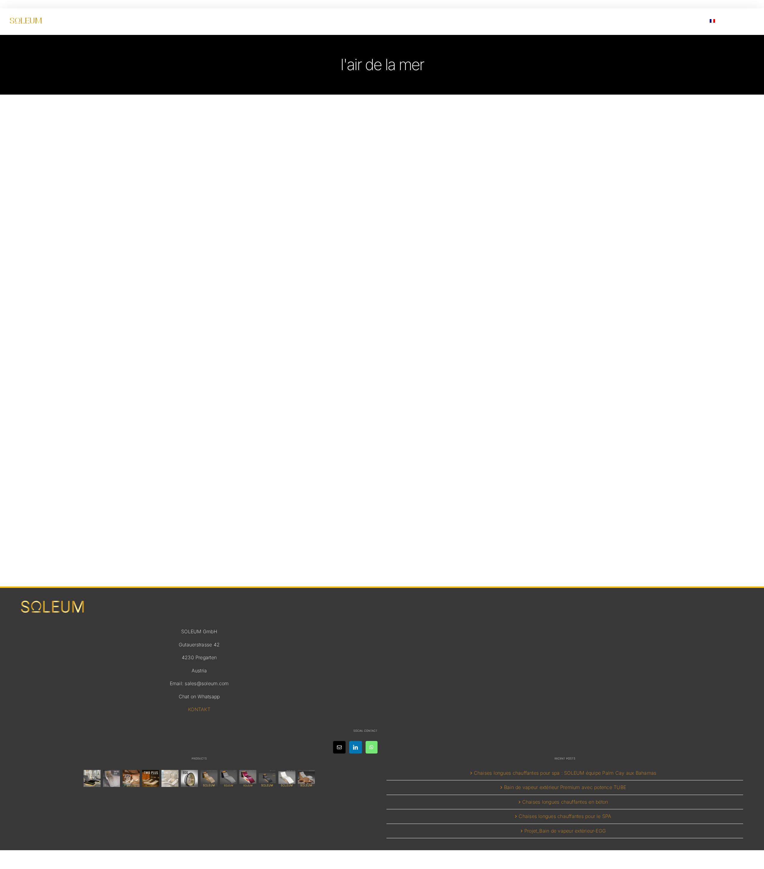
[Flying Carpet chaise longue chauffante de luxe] (209, 778)
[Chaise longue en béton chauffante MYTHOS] (267, 778)
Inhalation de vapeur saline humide (382, 470)
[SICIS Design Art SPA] (189, 778)
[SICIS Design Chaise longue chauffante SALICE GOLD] (112, 778)
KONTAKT (199, 709)
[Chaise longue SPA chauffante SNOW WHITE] (287, 778)
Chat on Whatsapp (199, 696)
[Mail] (339, 747)
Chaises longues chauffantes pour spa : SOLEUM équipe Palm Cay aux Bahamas (565, 773)
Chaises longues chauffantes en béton (565, 802)
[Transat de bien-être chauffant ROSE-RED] (248, 778)
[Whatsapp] (372, 747)
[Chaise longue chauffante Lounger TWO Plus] (150, 778)
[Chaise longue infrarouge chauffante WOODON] (306, 778)
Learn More (382, 515)
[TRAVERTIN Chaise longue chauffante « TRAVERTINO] (131, 778)
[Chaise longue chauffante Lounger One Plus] (170, 778)
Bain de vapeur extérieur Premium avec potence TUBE (565, 787)
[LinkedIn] (355, 747)
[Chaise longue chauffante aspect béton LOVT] (228, 778)
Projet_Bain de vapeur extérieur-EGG (565, 831)
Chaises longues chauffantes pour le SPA (565, 816)
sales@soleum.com (207, 683)
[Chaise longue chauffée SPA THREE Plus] (92, 778)
